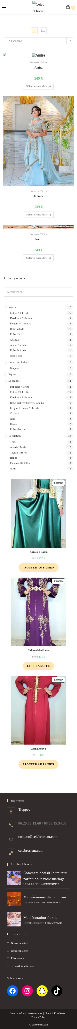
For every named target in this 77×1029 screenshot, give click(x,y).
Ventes (12, 306)
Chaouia (15, 339)
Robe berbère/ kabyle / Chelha (27, 402)
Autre (13, 468)
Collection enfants (18, 362)
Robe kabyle (17, 328)
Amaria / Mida (18, 447)
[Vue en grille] (34, 30)
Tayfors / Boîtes (19, 452)
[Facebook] (12, 990)
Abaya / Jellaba (18, 345)
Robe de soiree (18, 350)
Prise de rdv (17, 958)
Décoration (14, 435)
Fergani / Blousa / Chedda (24, 408)
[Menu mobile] (4, 7)
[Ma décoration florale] (14, 919)
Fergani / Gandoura (20, 323)
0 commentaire (50, 884)
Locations (14, 380)
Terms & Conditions (22, 965)
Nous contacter (19, 950)
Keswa (13, 424)
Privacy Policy (38, 1017)
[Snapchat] (42, 990)
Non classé (16, 355)
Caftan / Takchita (19, 312)
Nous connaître (19, 943)
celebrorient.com (30, 850)
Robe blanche (17, 429)
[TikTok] (56, 990)
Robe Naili (16, 334)
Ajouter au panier (38, 567)
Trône (13, 441)
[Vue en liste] (43, 30)
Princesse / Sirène (38, 62)
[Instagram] (27, 990)
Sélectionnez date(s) (38, 86)
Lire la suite (38, 665)
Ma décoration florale (40, 917)
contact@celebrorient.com (37, 836)
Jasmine (38, 196)
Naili (13, 418)
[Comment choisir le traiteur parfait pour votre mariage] (14, 878)
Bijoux (12, 374)
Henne (13, 457)
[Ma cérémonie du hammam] (14, 899)
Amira (38, 67)
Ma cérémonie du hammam (44, 897)
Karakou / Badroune (21, 318)
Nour (38, 239)
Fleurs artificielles (20, 463)
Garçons (14, 368)
